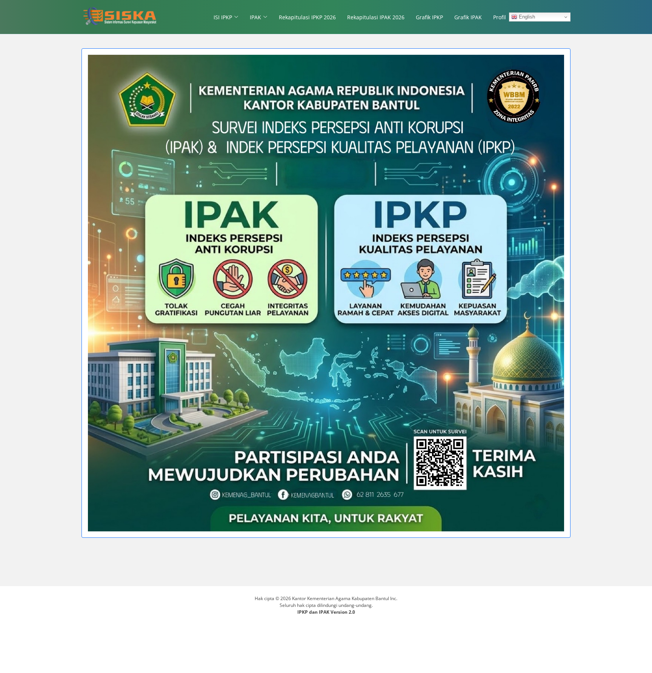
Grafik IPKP (429, 17)
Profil (499, 17)
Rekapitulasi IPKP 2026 (307, 17)
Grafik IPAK (468, 17)
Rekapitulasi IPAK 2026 (375, 17)
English (526, 17)
